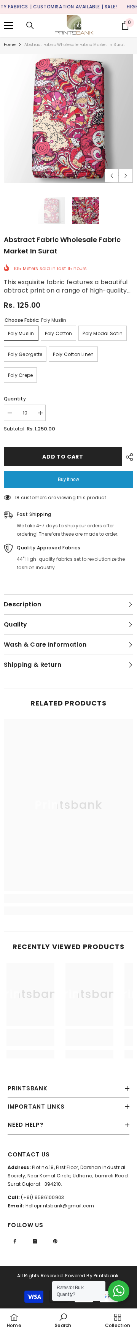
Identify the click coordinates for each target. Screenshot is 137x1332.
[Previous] (111, 175)
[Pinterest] (55, 1241)
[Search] (30, 25)
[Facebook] (15, 1241)
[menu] (8, 25)
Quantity (15, 398)
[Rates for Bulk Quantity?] (118, 1291)
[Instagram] (35, 1241)
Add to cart (62, 456)
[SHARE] (127, 457)
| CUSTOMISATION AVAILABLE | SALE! (73, 6)
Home (10, 44)
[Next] (125, 175)
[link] (68, 898)
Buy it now (68, 479)
